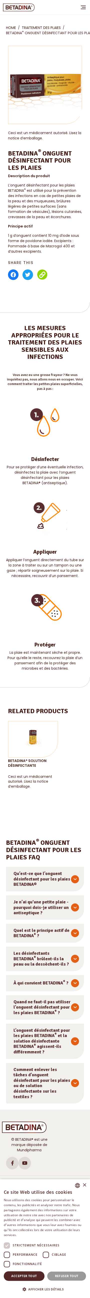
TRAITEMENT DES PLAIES (41, 27)
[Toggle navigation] (83, 7)
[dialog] (45, 1238)
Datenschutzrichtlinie (33, 1235)
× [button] (84, 1185)
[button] (45, 1289)
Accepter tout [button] (24, 1276)
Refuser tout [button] (66, 1276)
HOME (11, 27)
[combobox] (77, 1185)
